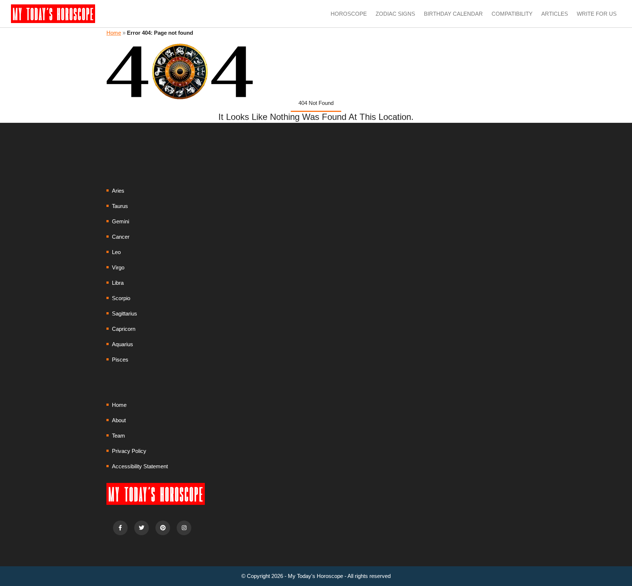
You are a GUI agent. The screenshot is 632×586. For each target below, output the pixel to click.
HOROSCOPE (349, 14)
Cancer (120, 237)
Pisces (120, 359)
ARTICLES (554, 14)
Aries (118, 191)
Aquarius (122, 344)
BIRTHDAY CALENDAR (453, 14)
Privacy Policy (129, 451)
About (119, 420)
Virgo (118, 267)
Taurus (120, 206)
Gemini (120, 221)
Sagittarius (124, 313)
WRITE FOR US (597, 14)
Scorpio (121, 298)
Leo (116, 252)
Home (113, 33)
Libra (118, 283)
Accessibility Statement (140, 466)
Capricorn (123, 329)
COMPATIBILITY (512, 14)
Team (118, 435)
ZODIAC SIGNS (395, 14)
